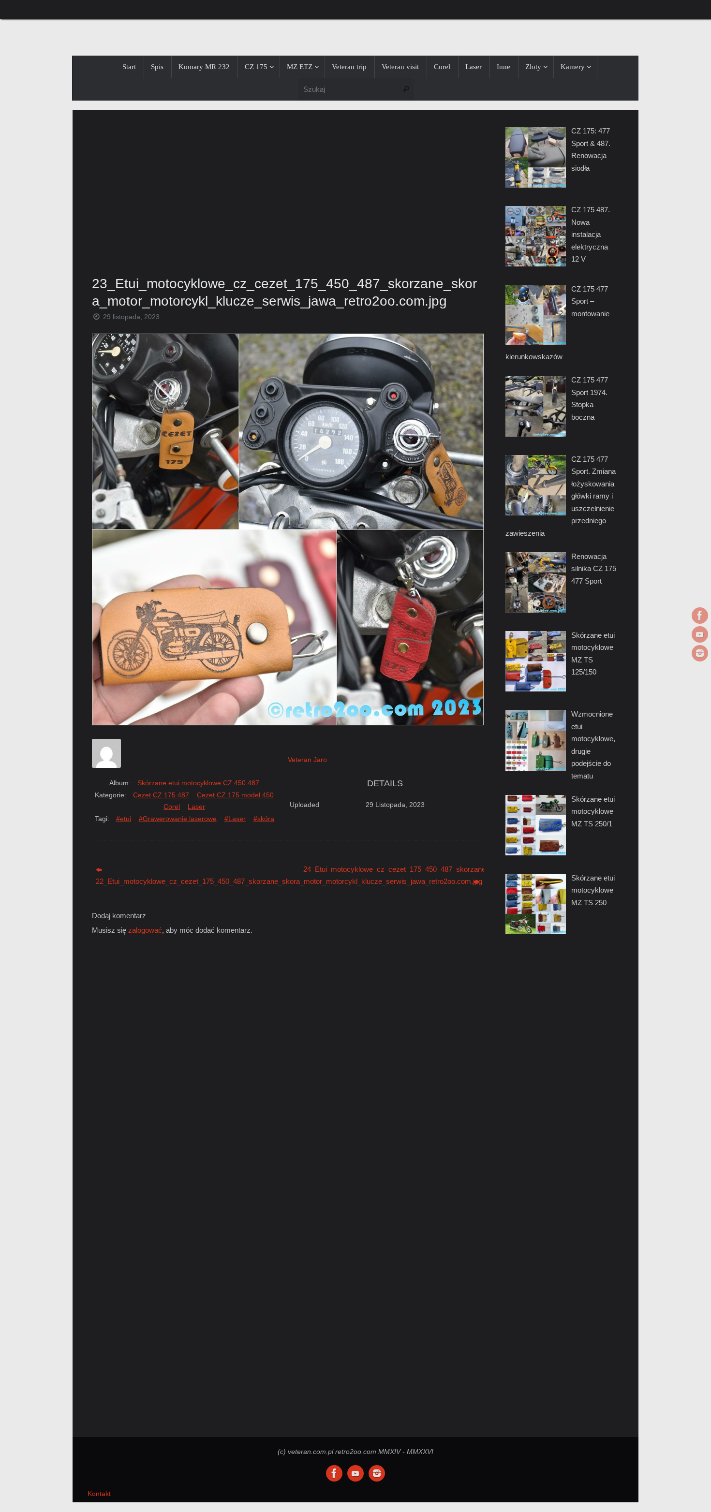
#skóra (263, 818)
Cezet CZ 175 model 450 (235, 795)
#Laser (235, 818)
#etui (123, 818)
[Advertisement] (288, 190)
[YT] (700, 634)
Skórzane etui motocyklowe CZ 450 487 (198, 783)
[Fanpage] (700, 615)
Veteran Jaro (307, 759)
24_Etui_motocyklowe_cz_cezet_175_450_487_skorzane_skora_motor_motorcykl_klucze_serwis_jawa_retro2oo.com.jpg (393, 869)
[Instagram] (700, 653)
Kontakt (99, 1493)
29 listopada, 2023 (131, 317)
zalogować (145, 930)
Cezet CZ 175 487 (161, 795)
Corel (171, 806)
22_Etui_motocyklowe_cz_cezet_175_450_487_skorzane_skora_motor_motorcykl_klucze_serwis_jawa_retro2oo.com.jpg (186, 881)
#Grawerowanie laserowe (178, 818)
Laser (196, 806)
